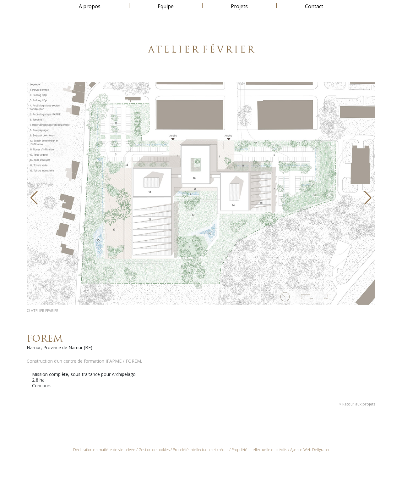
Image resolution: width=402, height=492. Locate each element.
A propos (89, 6)
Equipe (166, 6)
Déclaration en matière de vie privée (104, 449)
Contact (314, 6)
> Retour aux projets (357, 404)
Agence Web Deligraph (309, 449)
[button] (34, 198)
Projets (239, 6)
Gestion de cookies (154, 449)
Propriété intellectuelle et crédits (200, 449)
